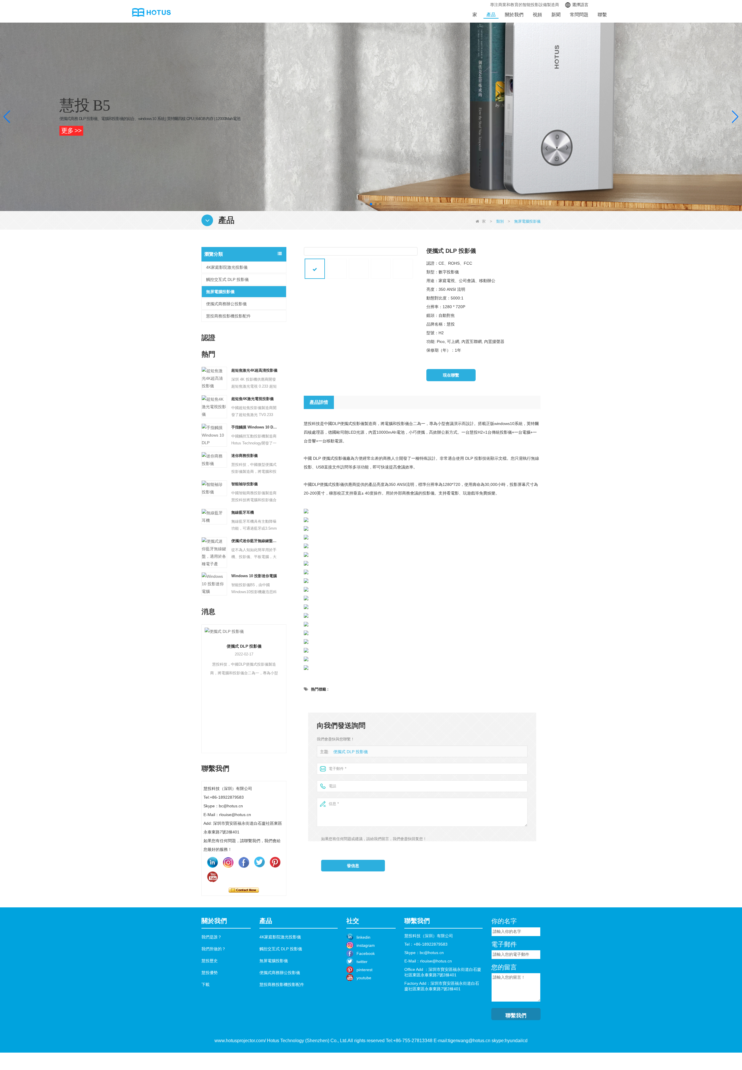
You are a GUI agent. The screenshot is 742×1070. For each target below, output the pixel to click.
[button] (362, 204)
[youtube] (212, 877)
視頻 (537, 14)
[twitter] (259, 862)
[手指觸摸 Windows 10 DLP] (214, 435)
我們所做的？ (213, 949)
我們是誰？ (211, 937)
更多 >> (71, 130)
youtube (364, 977)
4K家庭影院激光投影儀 (227, 267)
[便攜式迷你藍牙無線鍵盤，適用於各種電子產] (214, 552)
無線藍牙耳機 (242, 512)
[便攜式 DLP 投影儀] (209, 631)
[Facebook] (244, 862)
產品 (491, 14)
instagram (366, 945)
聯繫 (602, 14)
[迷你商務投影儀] (214, 459)
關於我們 (514, 14)
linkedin (363, 937)
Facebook (366, 953)
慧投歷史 (209, 960)
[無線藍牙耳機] (214, 516)
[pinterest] (275, 862)
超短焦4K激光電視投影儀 (252, 399)
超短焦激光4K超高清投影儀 (254, 370)
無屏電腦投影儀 (220, 291)
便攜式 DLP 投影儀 (209, 646)
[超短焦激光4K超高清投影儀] (214, 378)
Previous (204, 680)
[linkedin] (212, 862)
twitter (362, 961)
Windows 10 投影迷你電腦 (254, 576)
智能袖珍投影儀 (244, 484)
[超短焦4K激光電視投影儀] (214, 406)
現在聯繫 (244, 890)
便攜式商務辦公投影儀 (226, 303)
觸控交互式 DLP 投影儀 (227, 279)
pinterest (364, 969)
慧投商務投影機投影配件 (228, 316)
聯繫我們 (515, 1015)
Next (284, 680)
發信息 (353, 865)
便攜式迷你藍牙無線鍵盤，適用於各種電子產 (254, 541)
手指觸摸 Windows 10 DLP (254, 427)
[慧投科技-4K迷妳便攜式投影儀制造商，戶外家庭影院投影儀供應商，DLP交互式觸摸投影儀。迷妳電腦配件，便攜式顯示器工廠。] (150, 12)
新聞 (556, 14)
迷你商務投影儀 (244, 455)
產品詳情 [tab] (319, 402)
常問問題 (579, 14)
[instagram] (228, 862)
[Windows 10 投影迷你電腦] (214, 583)
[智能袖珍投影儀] (214, 488)
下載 (205, 984)
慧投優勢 (209, 972)
